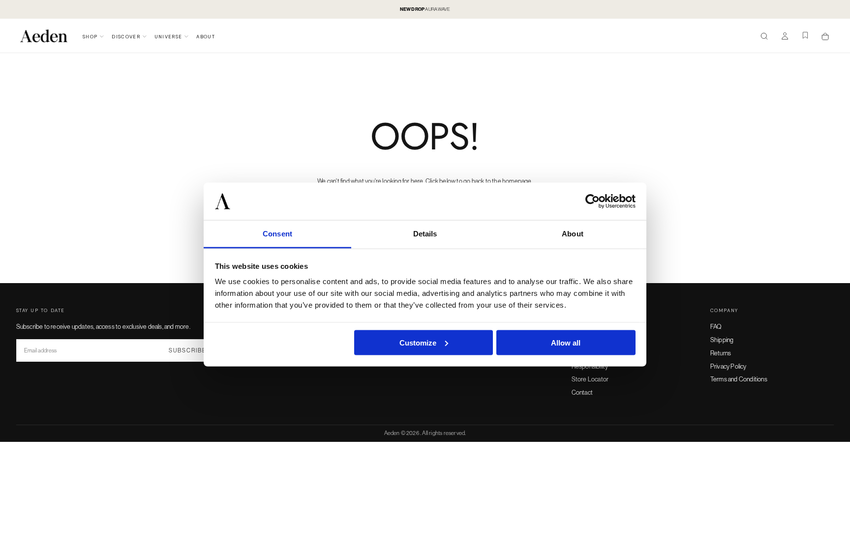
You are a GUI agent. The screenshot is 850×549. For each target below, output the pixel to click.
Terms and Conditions (738, 379)
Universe (168, 36)
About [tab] (572, 234)
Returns (720, 353)
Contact (582, 392)
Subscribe (187, 350)
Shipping (722, 340)
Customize (417, 342)
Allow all (565, 342)
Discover (126, 36)
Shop (90, 36)
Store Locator (590, 379)
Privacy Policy (728, 366)
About (205, 36)
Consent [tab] (277, 234)
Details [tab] (425, 234)
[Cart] (825, 36)
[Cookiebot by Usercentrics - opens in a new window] (592, 201)
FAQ (716, 326)
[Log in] (784, 37)
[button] (764, 37)
